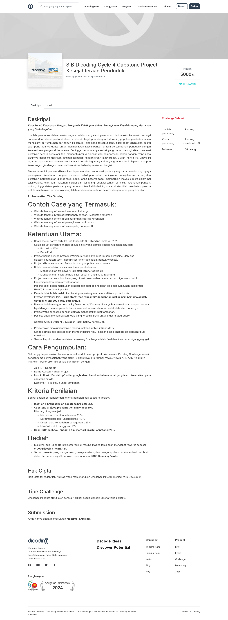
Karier (149, 559)
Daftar (194, 6)
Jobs (178, 571)
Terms (185, 612)
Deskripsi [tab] (36, 105)
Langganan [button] (110, 6)
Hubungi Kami (153, 553)
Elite (177, 546)
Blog (148, 565)
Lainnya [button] (167, 6)
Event (178, 553)
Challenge (180, 559)
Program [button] (127, 6)
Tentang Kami (153, 546)
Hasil (49, 105)
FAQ (148, 571)
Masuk (182, 6)
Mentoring (180, 565)
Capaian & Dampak (147, 6)
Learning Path (91, 6)
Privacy (196, 612)
